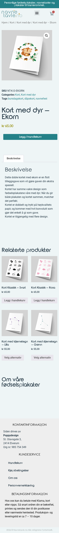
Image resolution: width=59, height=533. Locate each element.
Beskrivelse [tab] (13, 158)
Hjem (5, 22)
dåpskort (29, 98)
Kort (12, 22)
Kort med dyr (24, 22)
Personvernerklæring (21, 485)
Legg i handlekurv (30, 136)
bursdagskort (15, 98)
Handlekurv (15, 463)
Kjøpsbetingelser (18, 470)
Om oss (12, 478)
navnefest (41, 98)
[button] (37, 13)
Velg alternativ (12, 357)
